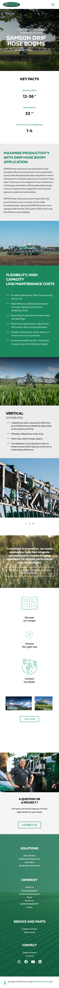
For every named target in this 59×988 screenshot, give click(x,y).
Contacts (29, 956)
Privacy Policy (41, 981)
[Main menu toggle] (53, 4)
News (29, 897)
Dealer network (30, 952)
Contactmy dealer (29, 680)
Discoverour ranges (29, 619)
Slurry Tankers (29, 855)
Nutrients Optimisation (29, 894)
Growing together (29, 890)
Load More (29, 719)
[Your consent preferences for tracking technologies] (5, 983)
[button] (29, 243)
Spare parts (29, 932)
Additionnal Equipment (29, 859)
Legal (50, 981)
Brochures (29, 900)
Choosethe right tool (29, 645)
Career (29, 907)
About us (29, 887)
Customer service (29, 929)
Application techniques (29, 865)
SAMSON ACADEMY (29, 904)
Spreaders (29, 862)
